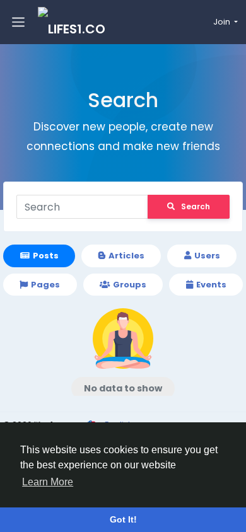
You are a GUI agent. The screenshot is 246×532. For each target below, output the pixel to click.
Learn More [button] (47, 482)
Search (195, 206)
